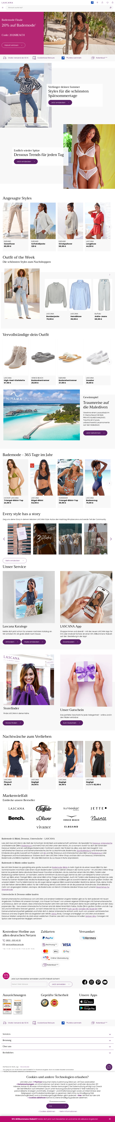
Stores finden (11, 723)
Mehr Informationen (68, 1111)
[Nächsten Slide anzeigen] (109, 274)
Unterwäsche (106, 843)
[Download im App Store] (86, 1001)
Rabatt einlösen (11, 45)
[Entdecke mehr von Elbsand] (71, 826)
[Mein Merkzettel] (107, 2)
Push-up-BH (72, 908)
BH (45, 853)
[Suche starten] (110, 7)
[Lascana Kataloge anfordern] (29, 597)
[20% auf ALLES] (79, 33)
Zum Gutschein (69, 723)
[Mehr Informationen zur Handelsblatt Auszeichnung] (17, 1006)
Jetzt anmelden (59, 984)
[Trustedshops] (45, 1003)
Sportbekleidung (84, 850)
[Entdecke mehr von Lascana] (16, 809)
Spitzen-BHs (90, 916)
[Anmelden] (102, 2)
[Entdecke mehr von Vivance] (44, 827)
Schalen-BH (84, 908)
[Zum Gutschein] (86, 680)
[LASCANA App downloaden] (86, 597)
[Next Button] (111, 538)
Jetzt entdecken (58, 102)
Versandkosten (24, 1067)
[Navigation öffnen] (2, 7)
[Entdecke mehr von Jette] (98, 808)
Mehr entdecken (13, 560)
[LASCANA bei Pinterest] (98, 982)
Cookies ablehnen (37, 1098)
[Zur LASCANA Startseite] (7, 2)
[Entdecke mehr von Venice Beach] (71, 818)
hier (80, 1095)
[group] (19, 538)
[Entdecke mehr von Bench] (16, 818)
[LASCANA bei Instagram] (91, 982)
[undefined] (109, 227)
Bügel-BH (93, 908)
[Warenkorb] (112, 2)
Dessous (96, 843)
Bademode (57, 867)
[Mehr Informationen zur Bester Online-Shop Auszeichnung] (7, 1006)
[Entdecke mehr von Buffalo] (44, 808)
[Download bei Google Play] (87, 1008)
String (53, 913)
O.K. (50, 1106)
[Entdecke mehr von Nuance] (98, 818)
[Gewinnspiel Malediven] (41, 415)
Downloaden (68, 642)
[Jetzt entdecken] (26, 95)
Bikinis (65, 867)
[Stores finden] (28, 679)
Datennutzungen (26, 1084)
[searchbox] (56, 7)
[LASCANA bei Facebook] (84, 982)
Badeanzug (26, 845)
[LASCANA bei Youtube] (104, 982)
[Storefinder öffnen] (97, 2)
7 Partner (37, 1082)
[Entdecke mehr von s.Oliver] (44, 818)
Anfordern (10, 642)
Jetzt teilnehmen (93, 433)
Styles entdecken (31, 642)
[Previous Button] (4, 538)
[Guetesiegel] (54, 1003)
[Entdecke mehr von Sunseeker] (71, 808)
